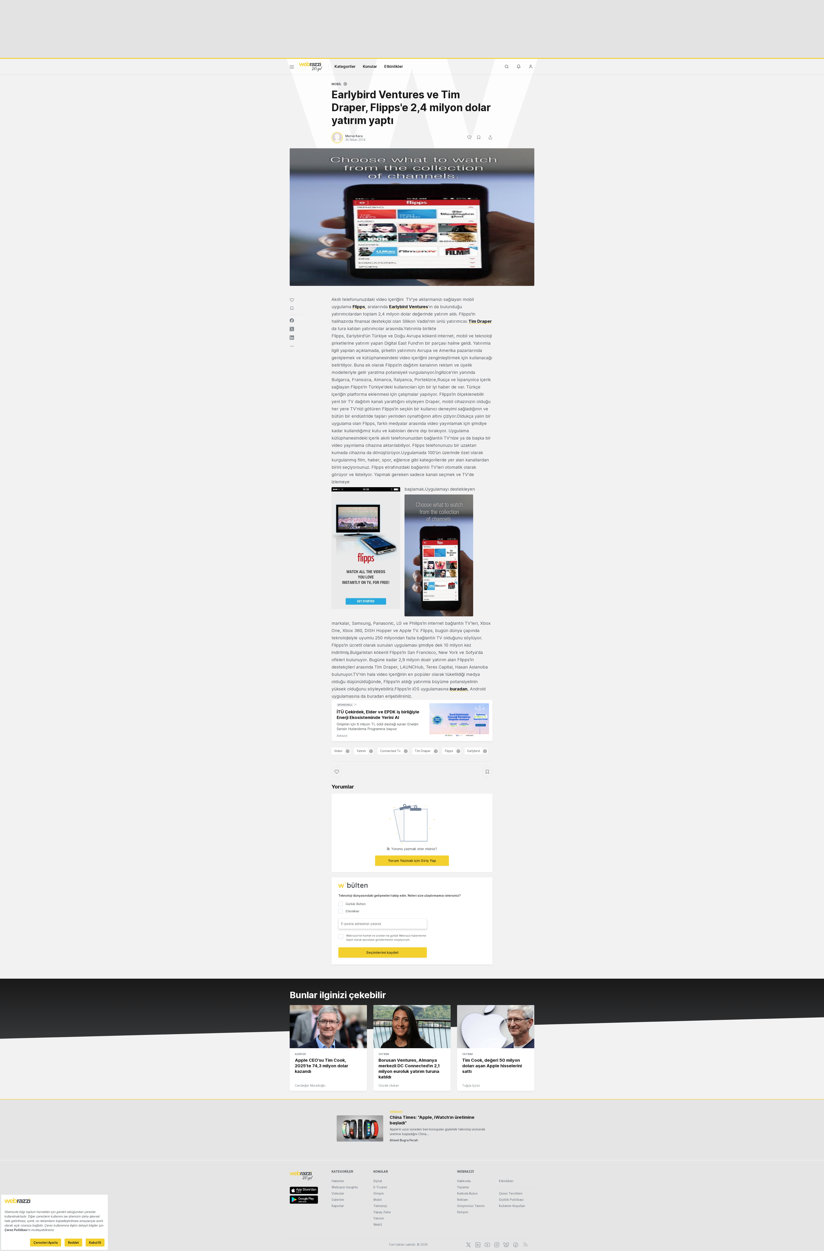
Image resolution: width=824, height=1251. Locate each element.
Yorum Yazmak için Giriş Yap (412, 860)
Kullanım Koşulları (512, 1206)
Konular (370, 66)
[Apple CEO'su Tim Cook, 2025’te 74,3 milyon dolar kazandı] (328, 1026)
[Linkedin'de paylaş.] (292, 337)
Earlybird (473, 751)
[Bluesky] (505, 1244)
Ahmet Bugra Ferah (404, 1140)
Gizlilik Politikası (511, 1199)
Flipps (359, 306)
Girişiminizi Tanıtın (471, 1206)
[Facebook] (515, 1244)
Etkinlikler (393, 66)
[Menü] (292, 67)
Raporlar (338, 1206)
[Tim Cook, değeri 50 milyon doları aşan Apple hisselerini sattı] (495, 1026)
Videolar (338, 1193)
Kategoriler (345, 66)
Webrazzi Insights (345, 1187)
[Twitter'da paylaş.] (292, 329)
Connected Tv (390, 751)
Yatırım (361, 751)
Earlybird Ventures (408, 306)
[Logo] (310, 66)
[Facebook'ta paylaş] (292, 320)
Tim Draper (480, 321)
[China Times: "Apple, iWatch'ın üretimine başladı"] (360, 1128)
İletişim (462, 1212)
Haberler (338, 1181)
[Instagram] (496, 1244)
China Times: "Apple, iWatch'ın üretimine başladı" (432, 1120)
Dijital (377, 1181)
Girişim (378, 1193)
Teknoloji (380, 1206)
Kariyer (300, 1054)
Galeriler (338, 1199)
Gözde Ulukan (389, 1085)
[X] (468, 1244)
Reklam (462, 1199)
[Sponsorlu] (459, 720)
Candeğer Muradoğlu (310, 1085)
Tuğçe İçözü (471, 1085)
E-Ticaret (380, 1187)
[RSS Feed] (524, 1244)
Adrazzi (342, 735)
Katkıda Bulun (467, 1193)
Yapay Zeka (382, 1212)
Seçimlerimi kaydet (382, 952)
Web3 (377, 1224)
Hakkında (464, 1181)
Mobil (336, 84)
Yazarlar (463, 1187)
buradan (458, 688)
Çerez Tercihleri (511, 1193)
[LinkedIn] (477, 1244)
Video (338, 751)
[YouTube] (486, 1244)
